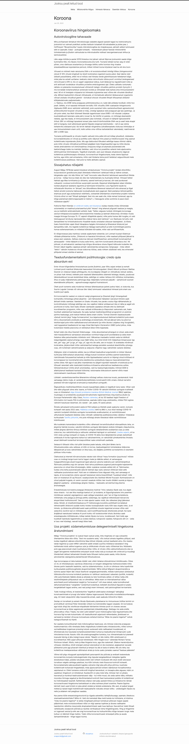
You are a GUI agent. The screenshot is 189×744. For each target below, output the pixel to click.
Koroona (131, 9)
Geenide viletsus (119, 9)
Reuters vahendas (90, 397)
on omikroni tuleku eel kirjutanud (87, 206)
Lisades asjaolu (123, 432)
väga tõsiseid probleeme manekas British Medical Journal (94, 392)
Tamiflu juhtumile (71, 417)
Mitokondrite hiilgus (85, 9)
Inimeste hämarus (103, 9)
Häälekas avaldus (87, 409)
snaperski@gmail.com (62, 736)
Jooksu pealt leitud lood (68, 3)
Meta (73, 9)
